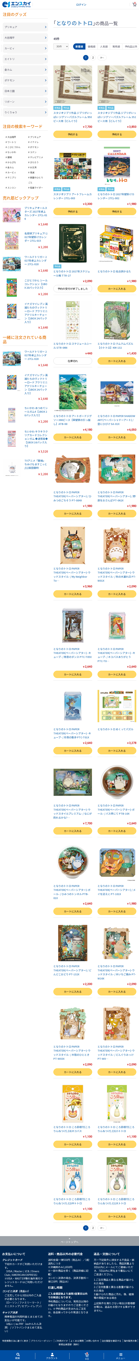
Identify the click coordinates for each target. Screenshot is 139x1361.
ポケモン (34, 147)
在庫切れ (73, 361)
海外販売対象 (130, 1340)
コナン (33, 152)
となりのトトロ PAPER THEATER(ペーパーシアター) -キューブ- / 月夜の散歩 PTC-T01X (72, 733)
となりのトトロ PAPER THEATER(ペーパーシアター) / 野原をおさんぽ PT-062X (117, 496)
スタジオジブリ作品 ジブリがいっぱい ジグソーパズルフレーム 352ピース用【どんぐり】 (117, 117)
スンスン (11, 187)
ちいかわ (11, 152)
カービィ (11, 172)
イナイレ (34, 142)
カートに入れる (117, 288)
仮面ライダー (36, 187)
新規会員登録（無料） (69, 1344)
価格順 (91, 46)
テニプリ (11, 177)
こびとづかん (13, 147)
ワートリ (11, 142)
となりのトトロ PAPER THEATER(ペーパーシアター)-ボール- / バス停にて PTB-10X (116, 809)
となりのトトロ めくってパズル (115, 729)
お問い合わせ (92, 1340)
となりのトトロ (74, 23)
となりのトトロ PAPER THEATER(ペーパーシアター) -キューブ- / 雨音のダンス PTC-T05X (72, 653)
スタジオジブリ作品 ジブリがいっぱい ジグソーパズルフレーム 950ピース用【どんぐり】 (72, 117)
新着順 (79, 46)
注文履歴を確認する (111, 1340)
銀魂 (9, 157)
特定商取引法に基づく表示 (15, 1340)
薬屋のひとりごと (35, 180)
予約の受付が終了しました (73, 288)
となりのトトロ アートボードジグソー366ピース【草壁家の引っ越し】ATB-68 (72, 420)
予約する (73, 134)
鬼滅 (32, 172)
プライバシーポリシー (41, 1340)
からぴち (11, 162)
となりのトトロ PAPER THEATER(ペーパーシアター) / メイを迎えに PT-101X (117, 890)
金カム (10, 167)
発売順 (116, 46)
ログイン (81, 4)
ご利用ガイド (61, 1340)
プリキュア (35, 136)
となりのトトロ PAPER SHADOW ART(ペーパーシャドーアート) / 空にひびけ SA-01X (116, 420)
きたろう (34, 162)
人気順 (104, 46)
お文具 (33, 167)
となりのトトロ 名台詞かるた (114, 271)
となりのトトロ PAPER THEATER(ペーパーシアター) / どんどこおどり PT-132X (72, 970)
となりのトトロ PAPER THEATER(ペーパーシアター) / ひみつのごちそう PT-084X (72, 496)
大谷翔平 (11, 136)
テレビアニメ (36, 157)
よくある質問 (77, 1340)
